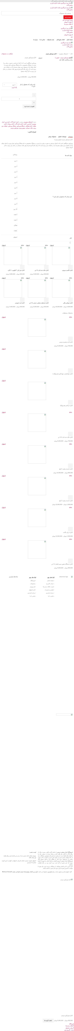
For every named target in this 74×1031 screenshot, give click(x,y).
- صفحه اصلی (50, 580)
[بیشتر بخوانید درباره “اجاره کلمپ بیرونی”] (70, 267)
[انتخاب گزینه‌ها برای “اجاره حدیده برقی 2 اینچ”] (70, 465)
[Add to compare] (31, 113)
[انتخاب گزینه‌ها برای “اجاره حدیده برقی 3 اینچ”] (70, 497)
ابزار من (7, 122)
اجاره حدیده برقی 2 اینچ (66, 469)
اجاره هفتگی (29, 126)
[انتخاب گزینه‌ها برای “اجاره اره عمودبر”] (22, 299)
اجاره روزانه (11, 124)
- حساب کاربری (50, 583)
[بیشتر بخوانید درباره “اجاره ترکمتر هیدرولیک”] (70, 402)
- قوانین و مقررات (49, 590)
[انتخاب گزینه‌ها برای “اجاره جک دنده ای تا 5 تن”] (46, 267)
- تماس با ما (51, 596)
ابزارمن (29, 124)
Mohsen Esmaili (7, 871)
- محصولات (33, 583)
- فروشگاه (33, 580)
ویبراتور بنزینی (14, 128)
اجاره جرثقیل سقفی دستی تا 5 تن (39, 303)
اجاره (25, 124)
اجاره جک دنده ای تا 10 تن (65, 437)
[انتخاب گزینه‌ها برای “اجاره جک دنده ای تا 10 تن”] (70, 434)
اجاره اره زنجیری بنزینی (66, 342)
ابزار (17, 122)
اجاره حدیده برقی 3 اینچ (66, 500)
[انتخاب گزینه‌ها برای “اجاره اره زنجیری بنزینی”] (70, 339)
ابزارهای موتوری (63, 53)
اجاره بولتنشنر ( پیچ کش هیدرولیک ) (63, 373)
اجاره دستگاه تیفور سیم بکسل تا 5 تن (62, 564)
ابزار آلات (12, 122)
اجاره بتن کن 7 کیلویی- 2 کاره (16, 270)
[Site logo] (61, 4)
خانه (71, 53)
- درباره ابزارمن (50, 593)
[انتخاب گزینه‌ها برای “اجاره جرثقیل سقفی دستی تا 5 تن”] (46, 299)
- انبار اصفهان (32, 590)
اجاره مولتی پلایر (68, 303)
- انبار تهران (33, 586)
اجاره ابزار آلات (19, 124)
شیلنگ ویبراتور (12, 126)
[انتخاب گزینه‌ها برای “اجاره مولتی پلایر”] (70, 299)
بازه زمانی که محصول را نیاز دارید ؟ (27, 85)
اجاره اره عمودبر (20, 303)
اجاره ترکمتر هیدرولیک (66, 405)
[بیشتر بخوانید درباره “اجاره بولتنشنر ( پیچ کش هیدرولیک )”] (70, 370)
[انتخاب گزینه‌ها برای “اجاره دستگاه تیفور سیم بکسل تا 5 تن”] (70, 561)
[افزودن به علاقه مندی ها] (31, 118)
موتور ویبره (22, 128)
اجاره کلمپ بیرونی (67, 270)
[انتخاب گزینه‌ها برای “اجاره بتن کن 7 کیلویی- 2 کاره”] (22, 267)
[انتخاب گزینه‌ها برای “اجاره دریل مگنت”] (70, 529)
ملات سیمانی (29, 128)
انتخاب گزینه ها (48, 1020)
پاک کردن (14, 87)
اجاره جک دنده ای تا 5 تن (42, 270)
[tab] (70, 137)
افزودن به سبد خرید (29, 106)
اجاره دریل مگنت (68, 532)
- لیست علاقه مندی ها (48, 586)
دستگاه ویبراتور (21, 126)
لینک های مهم (50, 577)
